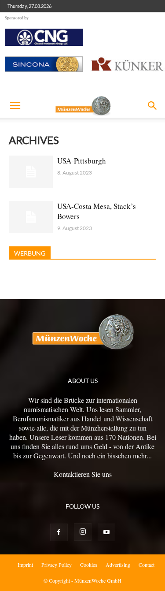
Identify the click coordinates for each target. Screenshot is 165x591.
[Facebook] (59, 532)
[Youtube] (106, 532)
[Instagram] (83, 532)
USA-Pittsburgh (81, 161)
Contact (146, 564)
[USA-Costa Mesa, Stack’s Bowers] (31, 217)
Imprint (25, 564)
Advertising (118, 564)
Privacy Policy (56, 564)
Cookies (88, 564)
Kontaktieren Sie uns (83, 474)
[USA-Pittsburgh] (31, 172)
